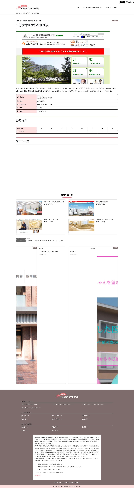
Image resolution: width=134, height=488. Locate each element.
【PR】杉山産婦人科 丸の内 (29, 404)
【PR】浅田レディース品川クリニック (93, 404)
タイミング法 (53, 240)
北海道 (23, 427)
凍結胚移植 (44, 240)
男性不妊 (24, 419)
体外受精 (30, 240)
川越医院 (73, 251)
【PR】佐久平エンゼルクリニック (61, 404)
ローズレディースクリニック (29, 407)
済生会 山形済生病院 (102, 202)
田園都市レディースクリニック (105, 219)
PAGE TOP (128, 470)
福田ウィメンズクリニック (51, 219)
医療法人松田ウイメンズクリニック (54, 202)
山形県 (114, 20)
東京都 (54, 430)
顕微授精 (37, 240)
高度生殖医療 (55, 419)
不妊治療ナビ (67, 486)
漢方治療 (24, 415)
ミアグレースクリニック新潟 (48, 251)
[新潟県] (26, 315)
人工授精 (61, 240)
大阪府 (54, 427)
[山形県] (107, 315)
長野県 (84, 427)
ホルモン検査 (55, 415)
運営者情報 (37, 475)
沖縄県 (23, 430)
